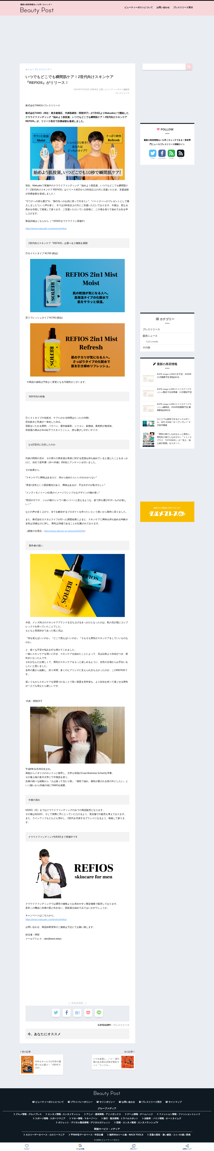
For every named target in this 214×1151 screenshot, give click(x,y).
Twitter (152, 158)
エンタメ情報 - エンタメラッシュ (64, 1114)
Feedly (171, 158)
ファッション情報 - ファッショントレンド (179, 1114)
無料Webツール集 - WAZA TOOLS (126, 1135)
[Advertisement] (107, 38)
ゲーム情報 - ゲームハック (140, 1114)
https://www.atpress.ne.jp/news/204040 (64, 531)
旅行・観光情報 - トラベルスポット (121, 1118)
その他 (146, 347)
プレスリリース (121, 1025)
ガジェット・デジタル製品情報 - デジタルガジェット (84, 1122)
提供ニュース (150, 335)
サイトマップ (175, 1102)
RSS (180, 158)
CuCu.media (152, 341)
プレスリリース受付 (183, 7)
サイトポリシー (107, 1102)
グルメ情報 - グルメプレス (29, 1114)
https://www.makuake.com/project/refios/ (46, 228)
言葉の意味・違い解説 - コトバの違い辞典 (170, 1135)
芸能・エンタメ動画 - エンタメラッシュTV (137, 1122)
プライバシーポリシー (82, 1102)
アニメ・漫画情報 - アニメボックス (103, 1114)
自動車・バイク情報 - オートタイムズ (162, 1118)
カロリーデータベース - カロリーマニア (45, 1135)
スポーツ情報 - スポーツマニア (50, 1118)
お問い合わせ (163, 7)
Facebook (162, 158)
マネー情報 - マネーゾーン (84, 1118)
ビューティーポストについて (138, 7)
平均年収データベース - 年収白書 (87, 1135)
